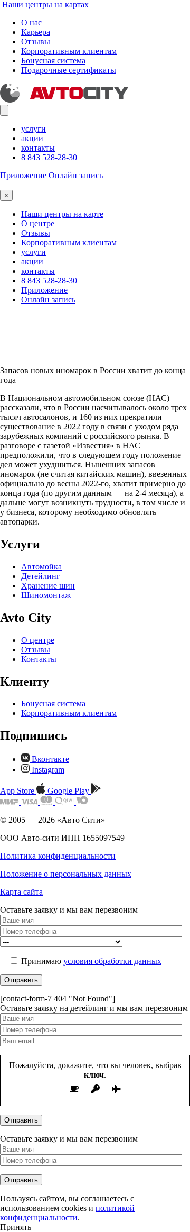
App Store (18, 790)
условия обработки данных (112, 961)
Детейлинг (40, 576)
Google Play (69, 790)
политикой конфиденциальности (67, 1212)
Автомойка (41, 566)
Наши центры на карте (62, 213)
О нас (31, 22)
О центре (37, 223)
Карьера (35, 31)
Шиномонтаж (46, 595)
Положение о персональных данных (65, 873)
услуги (33, 128)
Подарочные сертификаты (68, 70)
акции (32, 138)
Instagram (47, 769)
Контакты (38, 659)
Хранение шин (48, 585)
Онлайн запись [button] (76, 175)
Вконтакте (49, 759)
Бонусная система (53, 60)
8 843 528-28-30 (49, 157)
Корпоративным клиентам (69, 51)
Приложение (23, 175)
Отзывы (35, 41)
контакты (38, 147)
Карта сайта (21, 891)
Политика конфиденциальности (58, 855)
